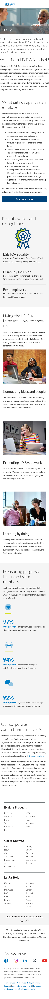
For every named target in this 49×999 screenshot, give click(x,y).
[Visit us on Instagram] (16, 961)
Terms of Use (9, 983)
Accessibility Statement (22, 986)
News (7, 849)
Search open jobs (24, 199)
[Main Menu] (44, 4)
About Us (8, 846)
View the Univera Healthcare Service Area (24, 919)
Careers (7, 853)
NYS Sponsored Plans (30, 816)
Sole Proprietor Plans (9, 826)
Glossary (8, 903)
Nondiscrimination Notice (25, 989)
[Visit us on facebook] (6, 961)
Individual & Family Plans (8, 816)
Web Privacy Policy (24, 983)
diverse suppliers (36, 756)
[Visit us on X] (34, 961)
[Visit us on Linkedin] (25, 961)
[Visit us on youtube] (44, 961)
